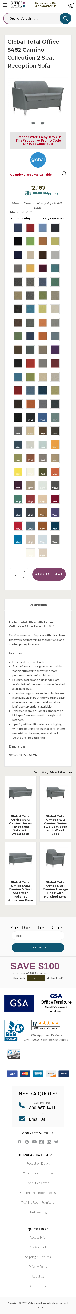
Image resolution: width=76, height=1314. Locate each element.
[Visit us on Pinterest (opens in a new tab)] (27, 1142)
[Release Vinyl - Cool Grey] (18, 431)
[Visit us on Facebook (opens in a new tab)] (19, 1142)
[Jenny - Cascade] (42, 227)
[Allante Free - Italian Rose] (18, 526)
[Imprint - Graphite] (42, 404)
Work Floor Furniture (38, 1173)
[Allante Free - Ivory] (42, 553)
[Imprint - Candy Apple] (18, 390)
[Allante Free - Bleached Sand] (42, 499)
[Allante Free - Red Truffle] (55, 499)
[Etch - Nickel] (55, 322)
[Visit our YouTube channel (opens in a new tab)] (34, 1142)
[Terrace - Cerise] (55, 363)
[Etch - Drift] (55, 309)
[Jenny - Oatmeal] (30, 254)
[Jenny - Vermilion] (42, 268)
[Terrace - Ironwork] (30, 349)
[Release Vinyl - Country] (30, 431)
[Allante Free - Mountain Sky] (18, 539)
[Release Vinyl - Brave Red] (30, 458)
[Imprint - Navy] (42, 390)
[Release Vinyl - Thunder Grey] (55, 485)
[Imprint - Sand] (55, 377)
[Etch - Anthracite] (18, 309)
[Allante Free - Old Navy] (55, 526)
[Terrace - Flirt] (55, 349)
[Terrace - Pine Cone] (18, 349)
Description (38, 604)
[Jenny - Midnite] (18, 254)
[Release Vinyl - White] (30, 471)
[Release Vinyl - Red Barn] (30, 499)
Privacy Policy (38, 1266)
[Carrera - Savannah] (18, 295)
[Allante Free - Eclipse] (18, 512)
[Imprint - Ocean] (30, 390)
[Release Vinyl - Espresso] (55, 431)
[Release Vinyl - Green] (18, 499)
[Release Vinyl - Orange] (55, 444)
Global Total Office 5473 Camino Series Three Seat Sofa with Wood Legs (20, 824)
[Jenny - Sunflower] (30, 268)
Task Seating (38, 1212)
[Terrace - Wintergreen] (18, 336)
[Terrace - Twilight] (30, 336)
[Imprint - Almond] (42, 377)
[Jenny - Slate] (18, 268)
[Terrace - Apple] (30, 377)
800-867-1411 (45, 6)
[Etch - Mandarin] (42, 322)
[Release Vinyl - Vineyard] (18, 485)
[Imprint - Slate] (55, 404)
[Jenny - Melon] (55, 241)
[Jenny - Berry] (30, 227)
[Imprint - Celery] (55, 390)
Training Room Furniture (38, 1202)
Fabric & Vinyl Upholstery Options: (38, 218)
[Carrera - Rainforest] (55, 282)
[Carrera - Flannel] (30, 282)
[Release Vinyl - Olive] (42, 471)
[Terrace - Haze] (42, 349)
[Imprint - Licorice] (18, 417)
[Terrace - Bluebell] (18, 377)
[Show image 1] (33, 123)
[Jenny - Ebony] (18, 241)
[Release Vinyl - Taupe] (30, 485)
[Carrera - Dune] (55, 295)
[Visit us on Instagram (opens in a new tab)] (41, 1142)
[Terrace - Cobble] (42, 363)
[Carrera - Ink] (42, 282)
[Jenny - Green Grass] (30, 241)
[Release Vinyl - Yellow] (18, 471)
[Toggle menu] (5, 5)
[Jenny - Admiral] (18, 227)
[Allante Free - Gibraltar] (55, 539)
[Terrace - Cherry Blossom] (30, 363)
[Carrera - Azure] (55, 268)
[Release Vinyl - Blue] (42, 417)
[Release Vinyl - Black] (30, 417)
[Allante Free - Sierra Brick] (42, 526)
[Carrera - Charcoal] (18, 282)
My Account (38, 1247)
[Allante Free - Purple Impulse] (55, 512)
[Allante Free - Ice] (42, 539)
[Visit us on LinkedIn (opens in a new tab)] (49, 1142)
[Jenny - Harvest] (42, 241)
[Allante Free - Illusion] (30, 539)
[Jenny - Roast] (42, 254)
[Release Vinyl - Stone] (30, 444)
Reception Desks (38, 1163)
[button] (64, 173)
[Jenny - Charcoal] (55, 227)
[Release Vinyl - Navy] (18, 444)
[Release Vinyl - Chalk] (42, 485)
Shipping (30, 1257)
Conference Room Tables (38, 1193)
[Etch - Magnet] (30, 322)
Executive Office (38, 1183)
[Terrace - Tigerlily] (42, 336)
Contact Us (38, 1286)
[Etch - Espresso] (18, 322)
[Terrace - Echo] (18, 363)
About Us (38, 1276)
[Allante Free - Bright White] (30, 553)
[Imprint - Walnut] (18, 404)
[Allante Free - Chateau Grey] (30, 512)
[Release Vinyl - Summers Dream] (42, 444)
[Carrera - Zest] (42, 295)
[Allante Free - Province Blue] (30, 526)
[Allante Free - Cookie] (42, 512)
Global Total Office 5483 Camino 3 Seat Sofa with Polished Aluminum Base (20, 891)
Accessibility (38, 1237)
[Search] (65, 18)
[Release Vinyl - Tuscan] (55, 458)
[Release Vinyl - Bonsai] (18, 458)
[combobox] (34, 18)
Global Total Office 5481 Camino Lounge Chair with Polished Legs (55, 889)
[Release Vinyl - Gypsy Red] (55, 471)
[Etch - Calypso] (30, 309)
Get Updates (38, 947)
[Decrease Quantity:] (24, 577)
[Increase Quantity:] (24, 571)
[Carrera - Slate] (30, 295)
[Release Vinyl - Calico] (55, 417)
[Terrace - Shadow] (55, 336)
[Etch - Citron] (42, 309)
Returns (45, 1257)
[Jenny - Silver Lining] (55, 254)
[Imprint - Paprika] (30, 404)
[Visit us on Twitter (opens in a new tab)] (56, 1142)
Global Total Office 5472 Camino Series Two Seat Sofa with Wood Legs (55, 824)
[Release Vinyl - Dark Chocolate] (42, 431)
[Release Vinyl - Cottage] (42, 458)
